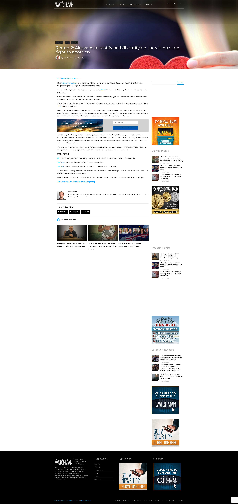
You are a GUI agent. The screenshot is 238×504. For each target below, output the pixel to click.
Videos (122, 4)
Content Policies (170, 500)
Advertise (149, 4)
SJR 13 (61, 106)
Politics (75, 43)
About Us (125, 500)
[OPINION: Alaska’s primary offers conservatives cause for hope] (155, 168)
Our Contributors (136, 500)
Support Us (110, 4)
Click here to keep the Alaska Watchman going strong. (76, 182)
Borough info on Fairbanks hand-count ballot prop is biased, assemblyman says (170, 256)
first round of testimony (69, 83)
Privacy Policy (159, 500)
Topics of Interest (134, 4)
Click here (60, 162)
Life (67, 43)
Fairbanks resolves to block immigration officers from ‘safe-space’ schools (171, 376)
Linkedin (86, 212)
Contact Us (181, 500)
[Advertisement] (165, 100)
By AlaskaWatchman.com (69, 78)
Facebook (63, 212)
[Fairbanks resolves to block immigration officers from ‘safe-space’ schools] (155, 377)
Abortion (59, 43)
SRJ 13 (103, 90)
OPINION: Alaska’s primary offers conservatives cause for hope (171, 168)
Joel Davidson (72, 191)
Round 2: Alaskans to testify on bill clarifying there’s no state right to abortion (117, 49)
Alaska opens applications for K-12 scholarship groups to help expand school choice (171, 358)
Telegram (74, 212)
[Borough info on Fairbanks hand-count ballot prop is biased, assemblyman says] (155, 256)
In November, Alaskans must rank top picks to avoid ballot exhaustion (170, 176)
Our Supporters (148, 500)
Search (180, 83)
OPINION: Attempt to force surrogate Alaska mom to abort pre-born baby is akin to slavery (171, 159)
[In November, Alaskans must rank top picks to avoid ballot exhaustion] (155, 177)
